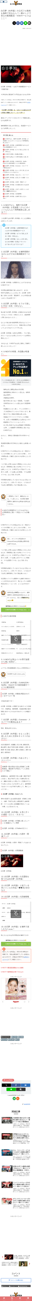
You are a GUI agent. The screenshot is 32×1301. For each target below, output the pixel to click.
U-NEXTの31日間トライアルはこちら (16, 944)
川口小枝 (5, 1039)
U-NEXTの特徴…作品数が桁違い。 (15, 154)
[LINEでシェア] (25, 23)
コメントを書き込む (16, 1280)
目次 (6, 135)
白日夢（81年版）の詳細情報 (13, 193)
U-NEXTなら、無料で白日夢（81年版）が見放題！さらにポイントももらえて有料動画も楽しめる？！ (16, 140)
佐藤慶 (21, 1037)
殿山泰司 (12, 1039)
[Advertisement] (16, 46)
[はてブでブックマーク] (22, 23)
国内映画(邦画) (6, 1037)
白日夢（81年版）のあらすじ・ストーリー (17, 175)
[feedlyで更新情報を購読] (14, 1098)
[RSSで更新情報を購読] (17, 1098)
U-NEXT (15, 1037)
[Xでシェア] (14, 23)
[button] (29, 23)
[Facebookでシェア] (18, 23)
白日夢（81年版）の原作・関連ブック (15, 182)
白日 (18, 1039)
